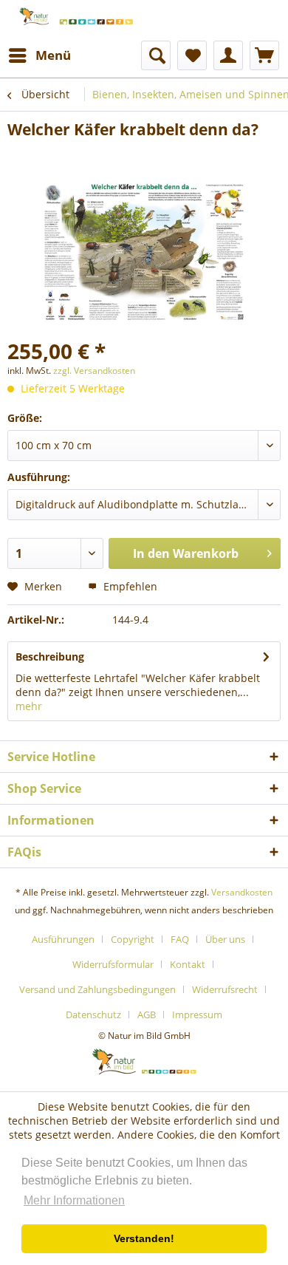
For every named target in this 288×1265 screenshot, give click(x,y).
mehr (29, 706)
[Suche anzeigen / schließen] (156, 55)
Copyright (132, 939)
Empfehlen (128, 586)
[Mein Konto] (228, 55)
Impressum (197, 1014)
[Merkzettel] (192, 55)
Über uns (225, 939)
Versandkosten (241, 892)
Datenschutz (93, 1014)
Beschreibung (50, 656)
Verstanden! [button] (144, 1238)
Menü (53, 55)
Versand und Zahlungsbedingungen (97, 989)
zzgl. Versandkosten (94, 370)
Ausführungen (63, 939)
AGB (146, 1014)
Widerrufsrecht (225, 989)
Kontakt (187, 964)
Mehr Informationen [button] (74, 1200)
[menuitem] (39, 55)
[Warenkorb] (264, 55)
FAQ (180, 939)
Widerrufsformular (113, 964)
